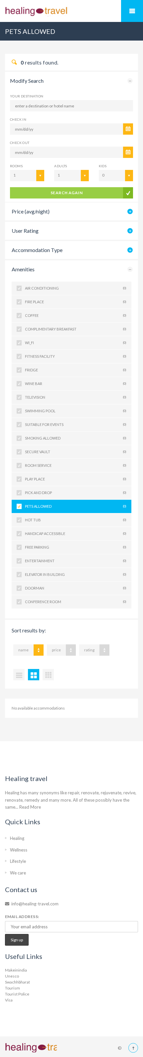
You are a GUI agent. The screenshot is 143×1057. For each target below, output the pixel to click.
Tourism (12, 988)
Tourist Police (17, 993)
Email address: (22, 916)
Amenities (23, 269)
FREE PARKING (75, 547)
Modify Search (27, 80)
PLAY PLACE (75, 479)
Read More (30, 807)
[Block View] (48, 674)
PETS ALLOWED (75, 506)
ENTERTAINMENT (75, 561)
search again (67, 192)
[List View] (19, 674)
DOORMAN (75, 588)
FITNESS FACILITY (75, 356)
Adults (60, 166)
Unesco (12, 976)
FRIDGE (75, 370)
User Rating (25, 230)
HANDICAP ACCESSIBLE (75, 533)
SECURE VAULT (75, 452)
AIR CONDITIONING (75, 288)
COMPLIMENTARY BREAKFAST (75, 329)
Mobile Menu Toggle (132, 11)
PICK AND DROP (75, 492)
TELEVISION (75, 397)
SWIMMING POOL (75, 411)
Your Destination (26, 96)
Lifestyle (18, 861)
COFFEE (75, 315)
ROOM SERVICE (75, 465)
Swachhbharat (17, 982)
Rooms (16, 166)
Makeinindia (16, 970)
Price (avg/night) (31, 211)
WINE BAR (75, 383)
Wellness (18, 850)
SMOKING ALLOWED (75, 438)
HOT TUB (75, 520)
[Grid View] (33, 674)
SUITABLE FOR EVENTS (75, 424)
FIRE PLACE (75, 302)
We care (18, 872)
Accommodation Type (37, 250)
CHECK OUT (20, 143)
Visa (9, 999)
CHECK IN (18, 119)
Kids (103, 166)
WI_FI (75, 342)
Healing (17, 838)
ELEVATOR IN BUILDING (75, 574)
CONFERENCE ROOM (75, 601)
